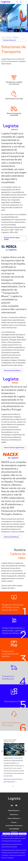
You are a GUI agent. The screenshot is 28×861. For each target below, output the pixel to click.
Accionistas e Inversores (14, 825)
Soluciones (8, 37)
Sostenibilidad (14, 829)
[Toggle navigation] (25, 2)
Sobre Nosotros (13, 810)
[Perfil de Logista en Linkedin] (11, 805)
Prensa (13, 822)
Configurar (6, 833)
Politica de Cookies (11, 847)
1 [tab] (13, 786)
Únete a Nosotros (14, 818)
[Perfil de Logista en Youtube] (16, 805)
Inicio (3, 37)
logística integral (10, 360)
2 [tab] (15, 786)
